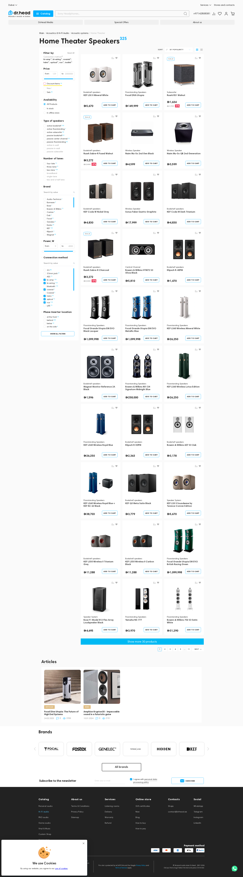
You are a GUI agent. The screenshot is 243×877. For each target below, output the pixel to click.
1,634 (173, 102)
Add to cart (110, 105)
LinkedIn (197, 823)
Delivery (108, 812)
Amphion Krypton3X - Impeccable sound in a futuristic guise (102, 713)
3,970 (131, 630)
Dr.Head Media (45, 22)
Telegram (198, 812)
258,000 (133, 397)
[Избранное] (220, 13)
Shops (171, 806)
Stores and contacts (224, 5)
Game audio (44, 823)
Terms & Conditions (80, 806)
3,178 (173, 455)
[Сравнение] (213, 13)
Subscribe (190, 781)
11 (189, 649)
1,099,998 (92, 339)
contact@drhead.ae (177, 812)
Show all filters (57, 334)
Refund (108, 823)
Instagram (198, 817)
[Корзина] (233, 13)
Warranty (109, 817)
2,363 (131, 455)
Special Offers (121, 22)
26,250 (174, 339)
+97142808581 (201, 13)
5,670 (89, 106)
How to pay (141, 828)
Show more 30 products (142, 641)
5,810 (131, 280)
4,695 (89, 630)
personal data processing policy (145, 780)
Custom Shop (45, 834)
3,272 (89, 160)
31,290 (174, 630)
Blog (138, 817)
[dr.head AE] (19, 13)
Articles (49, 661)
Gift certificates (143, 806)
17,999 (132, 222)
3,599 (173, 164)
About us (197, 22)
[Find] (185, 14)
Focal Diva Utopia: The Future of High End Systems (61, 713)
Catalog (45, 13)
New (138, 812)
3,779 (131, 514)
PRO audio (44, 817)
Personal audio (45, 806)
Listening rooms (112, 806)
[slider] (43, 79)
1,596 (89, 397)
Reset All (71, 53)
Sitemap (75, 817)
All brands (121, 767)
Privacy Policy (77, 812)
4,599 (131, 164)
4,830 (89, 222)
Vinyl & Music (44, 828)
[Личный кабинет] (226, 13)
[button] (35, 749)
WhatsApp (198, 806)
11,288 (90, 572)
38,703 (90, 514)
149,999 (133, 106)
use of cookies (61, 868)
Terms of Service (121, 868)
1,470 (173, 280)
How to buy (141, 823)
